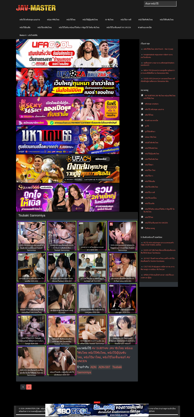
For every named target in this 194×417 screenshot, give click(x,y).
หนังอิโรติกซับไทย (151, 143)
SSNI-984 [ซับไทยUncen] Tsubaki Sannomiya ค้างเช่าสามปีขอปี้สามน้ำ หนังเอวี (122, 341)
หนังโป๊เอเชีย (149, 204)
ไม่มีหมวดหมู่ (150, 228)
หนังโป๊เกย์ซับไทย (44, 27)
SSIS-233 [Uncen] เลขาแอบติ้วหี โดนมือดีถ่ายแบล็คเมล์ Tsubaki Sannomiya (31, 247)
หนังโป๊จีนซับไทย (167, 20)
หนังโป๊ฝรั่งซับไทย (145, 20)
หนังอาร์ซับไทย (53, 20)
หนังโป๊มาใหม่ (150, 170)
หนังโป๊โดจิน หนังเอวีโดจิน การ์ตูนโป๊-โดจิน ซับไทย (79, 27)
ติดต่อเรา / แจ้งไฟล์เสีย (28, 35)
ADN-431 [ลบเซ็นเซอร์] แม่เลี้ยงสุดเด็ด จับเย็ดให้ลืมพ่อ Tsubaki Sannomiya (31, 372)
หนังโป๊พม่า (149, 165)
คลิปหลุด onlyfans (151, 104)
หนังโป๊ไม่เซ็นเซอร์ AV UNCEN (119, 27)
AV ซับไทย (109, 20)
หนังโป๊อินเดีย (25, 27)
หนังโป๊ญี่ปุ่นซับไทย (90, 20)
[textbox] (160, 4)
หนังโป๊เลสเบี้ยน (151, 198)
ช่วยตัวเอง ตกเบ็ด (145, 27)
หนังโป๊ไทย (70, 20)
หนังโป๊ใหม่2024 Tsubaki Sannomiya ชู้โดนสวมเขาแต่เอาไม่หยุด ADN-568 (31, 341)
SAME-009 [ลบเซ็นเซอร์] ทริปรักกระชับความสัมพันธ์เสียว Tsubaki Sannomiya (62, 247)
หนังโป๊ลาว (149, 176)
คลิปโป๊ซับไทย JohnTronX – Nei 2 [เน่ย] (158, 49)
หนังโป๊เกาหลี (126, 20)
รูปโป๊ (147, 126)
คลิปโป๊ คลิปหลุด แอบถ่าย (30, 20)
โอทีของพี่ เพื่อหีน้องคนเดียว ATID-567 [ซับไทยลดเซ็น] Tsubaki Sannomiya (62, 341)
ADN (93, 367)
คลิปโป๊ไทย (149, 115)
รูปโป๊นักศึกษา (150, 132)
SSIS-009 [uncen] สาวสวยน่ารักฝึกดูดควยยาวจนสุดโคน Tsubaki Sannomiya (122, 247)
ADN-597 (104, 367)
